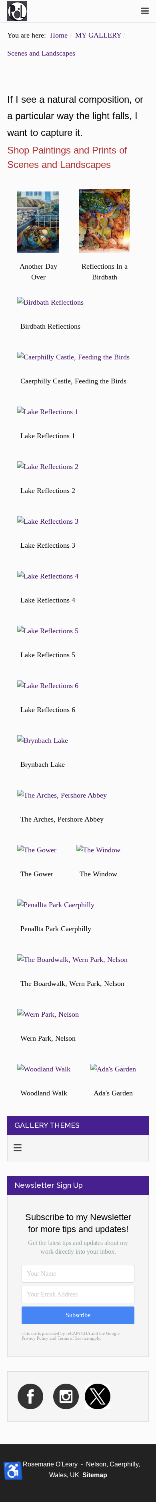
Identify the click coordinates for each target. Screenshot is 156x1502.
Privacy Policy (35, 1338)
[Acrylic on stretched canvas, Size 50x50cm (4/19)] (73, 357)
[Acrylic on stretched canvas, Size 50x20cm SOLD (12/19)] (62, 795)
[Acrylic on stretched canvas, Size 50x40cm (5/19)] (48, 412)
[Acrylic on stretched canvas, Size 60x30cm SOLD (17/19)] (48, 1014)
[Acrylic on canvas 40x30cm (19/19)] (113, 1069)
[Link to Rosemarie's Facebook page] (30, 1396)
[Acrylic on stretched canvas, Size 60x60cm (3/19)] (50, 302)
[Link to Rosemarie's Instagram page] (66, 1396)
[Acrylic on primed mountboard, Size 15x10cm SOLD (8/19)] (48, 576)
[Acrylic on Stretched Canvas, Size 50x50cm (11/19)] (42, 740)
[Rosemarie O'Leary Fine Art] (17, 11)
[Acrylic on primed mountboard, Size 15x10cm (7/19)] (48, 521)
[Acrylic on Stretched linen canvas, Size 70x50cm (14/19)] (98, 850)
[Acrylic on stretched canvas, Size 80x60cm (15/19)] (56, 905)
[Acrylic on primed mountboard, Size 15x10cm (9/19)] (48, 631)
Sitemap (94, 1475)
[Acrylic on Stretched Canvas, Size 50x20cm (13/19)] (37, 850)
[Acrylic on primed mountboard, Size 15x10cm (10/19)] (48, 686)
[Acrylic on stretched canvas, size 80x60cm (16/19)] (72, 959)
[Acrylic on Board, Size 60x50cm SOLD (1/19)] (38, 222)
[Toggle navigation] (145, 11)
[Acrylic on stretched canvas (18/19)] (44, 1069)
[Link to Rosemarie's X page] (97, 1396)
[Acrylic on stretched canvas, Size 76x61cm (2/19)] (104, 221)
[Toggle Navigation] (18, 1148)
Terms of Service (73, 1338)
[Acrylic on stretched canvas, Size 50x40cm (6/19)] (48, 467)
